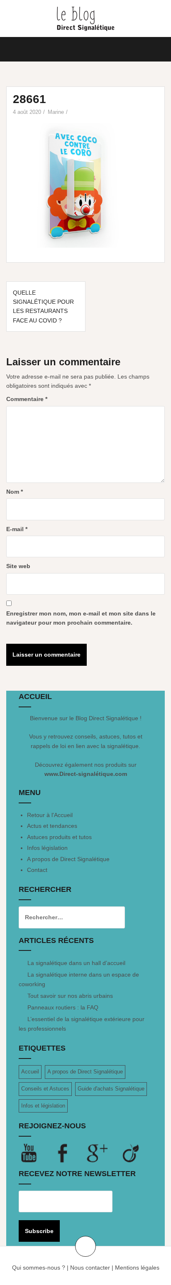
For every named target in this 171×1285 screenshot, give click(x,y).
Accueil (30, 1071)
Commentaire (26, 399)
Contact (37, 870)
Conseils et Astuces (45, 1089)
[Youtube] (36, 1153)
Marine (56, 112)
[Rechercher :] (65, 917)
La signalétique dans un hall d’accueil (76, 963)
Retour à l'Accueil (50, 815)
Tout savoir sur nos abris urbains (70, 995)
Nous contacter (90, 1267)
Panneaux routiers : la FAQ (62, 1007)
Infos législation (47, 847)
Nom (14, 491)
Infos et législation (43, 1106)
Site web (18, 566)
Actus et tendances (52, 825)
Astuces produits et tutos (59, 837)
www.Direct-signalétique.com (85, 774)
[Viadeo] (131, 1153)
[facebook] (70, 1153)
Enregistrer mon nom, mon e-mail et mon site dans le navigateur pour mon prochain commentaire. (81, 618)
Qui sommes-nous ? (38, 1267)
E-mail (16, 529)
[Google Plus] (104, 1153)
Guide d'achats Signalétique (111, 1089)
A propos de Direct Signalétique (68, 859)
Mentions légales (137, 1267)
